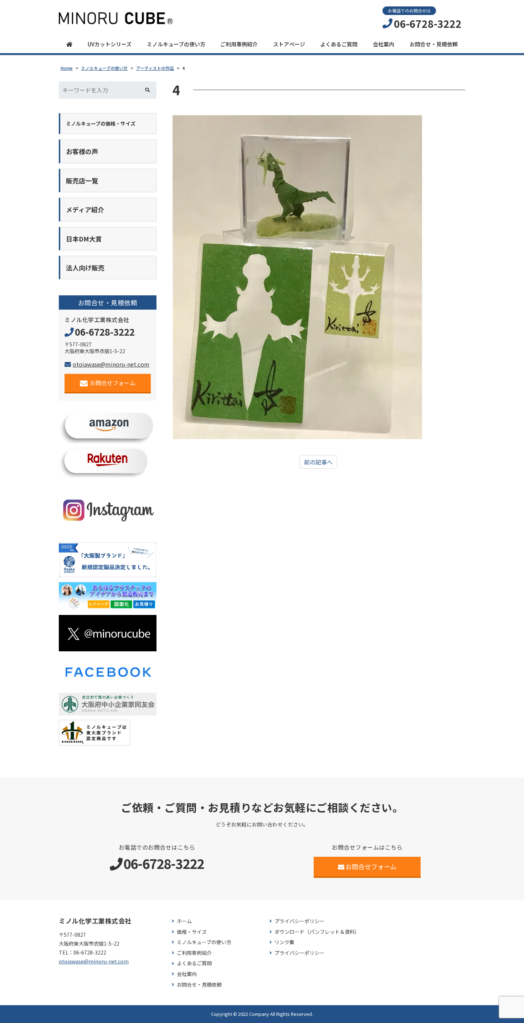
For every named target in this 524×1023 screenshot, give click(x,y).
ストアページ (289, 44)
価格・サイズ (192, 931)
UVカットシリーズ (110, 44)
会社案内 (383, 44)
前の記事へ (318, 462)
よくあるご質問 (339, 44)
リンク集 (284, 942)
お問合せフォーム (112, 382)
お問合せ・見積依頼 (434, 44)
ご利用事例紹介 (239, 44)
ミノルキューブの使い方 (176, 44)
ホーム (184, 921)
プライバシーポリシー (299, 921)
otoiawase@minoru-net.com (111, 364)
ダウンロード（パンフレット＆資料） (317, 931)
